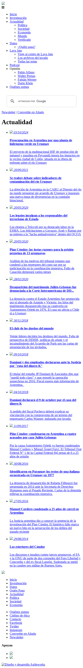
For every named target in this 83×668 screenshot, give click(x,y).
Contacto (15, 619)
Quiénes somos (19, 87)
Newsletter (8, 112)
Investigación (18, 18)
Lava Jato (16, 50)
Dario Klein (25, 83)
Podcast (15, 65)
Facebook (16, 622)
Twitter (14, 626)
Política (22, 25)
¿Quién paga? (26, 47)
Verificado (24, 39)
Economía (24, 32)
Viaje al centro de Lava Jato (35, 54)
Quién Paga (17, 590)
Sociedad (23, 28)
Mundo (22, 36)
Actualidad (17, 21)
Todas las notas (27, 61)
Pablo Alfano (26, 72)
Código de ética (20, 615)
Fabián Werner (27, 79)
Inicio (13, 14)
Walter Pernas (26, 76)
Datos (13, 43)
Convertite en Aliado (31, 112)
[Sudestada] (3, 3)
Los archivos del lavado (33, 57)
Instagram (16, 630)
